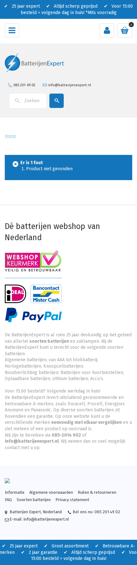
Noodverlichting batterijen (31, 372)
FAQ (8, 499)
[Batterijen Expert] (34, 62)
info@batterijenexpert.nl (69, 85)
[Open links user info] (107, 30)
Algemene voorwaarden (51, 492)
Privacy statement (72, 499)
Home (10, 136)
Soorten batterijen (34, 499)
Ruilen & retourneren (97, 492)
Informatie (15, 492)
